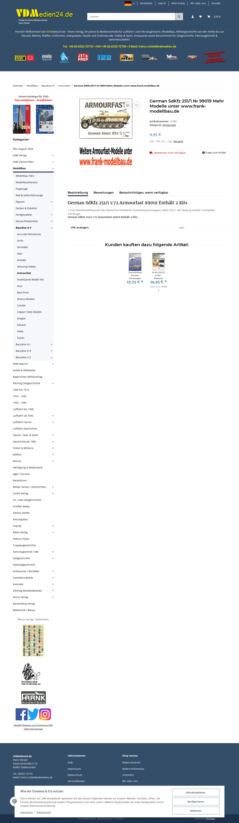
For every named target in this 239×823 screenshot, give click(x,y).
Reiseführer (20, 480)
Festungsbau (20, 519)
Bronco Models (26, 299)
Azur (20, 286)
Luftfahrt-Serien (22, 422)
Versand (178, 141)
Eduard (21, 325)
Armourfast (169, 125)
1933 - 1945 (19, 402)
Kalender (18, 584)
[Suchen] (179, 16)
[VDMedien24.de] (46, 16)
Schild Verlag (20, 493)
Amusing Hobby (26, 266)
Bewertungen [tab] (104, 192)
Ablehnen (196, 810)
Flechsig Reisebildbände (27, 590)
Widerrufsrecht (131, 762)
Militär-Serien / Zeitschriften (29, 487)
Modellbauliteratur (27, 182)
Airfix (20, 240)
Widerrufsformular (133, 768)
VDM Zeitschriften (23, 161)
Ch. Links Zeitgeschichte (27, 500)
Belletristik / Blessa (24, 610)
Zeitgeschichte (21, 558)
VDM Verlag (19, 155)
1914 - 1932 (19, 396)
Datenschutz (75, 775)
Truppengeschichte (24, 545)
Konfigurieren (196, 801)
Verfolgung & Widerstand (28, 467)
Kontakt (216, 3)
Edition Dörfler (21, 513)
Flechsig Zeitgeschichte (26, 383)
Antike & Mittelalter (24, 370)
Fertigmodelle (24, 214)
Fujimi (20, 338)
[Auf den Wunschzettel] (136, 105)
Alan (19, 253)
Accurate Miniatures (29, 234)
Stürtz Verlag (20, 597)
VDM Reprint (20, 363)
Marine (17, 461)
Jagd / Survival (21, 474)
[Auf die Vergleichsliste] (127, 105)
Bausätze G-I (23, 344)
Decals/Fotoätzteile (27, 221)
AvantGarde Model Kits (30, 279)
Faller (20, 331)
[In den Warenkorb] (70, 97)
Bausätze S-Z (23, 357)
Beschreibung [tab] (78, 192)
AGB (70, 762)
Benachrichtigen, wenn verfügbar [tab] (143, 192)
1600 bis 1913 (21, 389)
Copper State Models (29, 312)
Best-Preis (23, 292)
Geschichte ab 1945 (24, 441)
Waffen (17, 454)
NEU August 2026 (23, 148)
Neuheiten (146, 3)
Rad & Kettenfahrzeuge (29, 195)
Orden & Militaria (23, 448)
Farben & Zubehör (26, 208)
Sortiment (128, 775)
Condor (21, 305)
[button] (129, 3)
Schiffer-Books (21, 506)
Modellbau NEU (25, 175)
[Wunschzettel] (200, 17)
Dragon (21, 318)
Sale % (162, 3)
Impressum (74, 768)
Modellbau (19, 168)
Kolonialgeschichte (24, 564)
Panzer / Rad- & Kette (25, 435)
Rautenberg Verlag (24, 603)
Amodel (21, 260)
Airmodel (22, 247)
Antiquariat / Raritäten (26, 571)
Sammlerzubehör (23, 577)
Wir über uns (198, 3)
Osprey (17, 525)
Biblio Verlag (20, 532)
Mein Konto (178, 3)
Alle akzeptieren (195, 792)
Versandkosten (76, 781)
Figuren (20, 201)
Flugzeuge (22, 188)
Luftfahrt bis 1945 (23, 409)
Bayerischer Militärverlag (27, 376)
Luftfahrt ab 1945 (23, 415)
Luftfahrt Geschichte (25, 428)
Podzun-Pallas (21, 538)
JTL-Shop (210, 818)
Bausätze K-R (23, 350)
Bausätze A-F (23, 227)
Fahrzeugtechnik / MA (25, 551)
